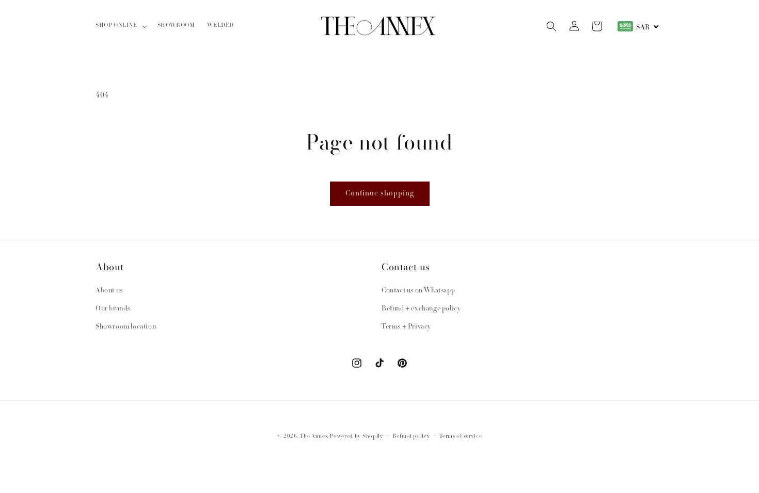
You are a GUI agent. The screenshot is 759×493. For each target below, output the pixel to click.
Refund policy (411, 436)
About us (109, 290)
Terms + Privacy (406, 327)
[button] (120, 26)
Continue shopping (379, 194)
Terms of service (460, 436)
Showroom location (126, 327)
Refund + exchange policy (421, 309)
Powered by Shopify (356, 436)
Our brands (113, 309)
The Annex (314, 436)
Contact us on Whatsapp (418, 290)
